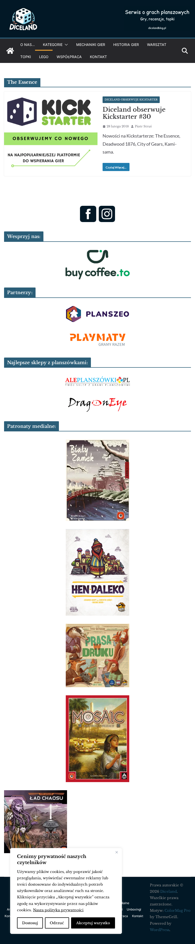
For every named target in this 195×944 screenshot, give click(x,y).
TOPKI (25, 57)
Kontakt (98, 57)
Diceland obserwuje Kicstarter (131, 99)
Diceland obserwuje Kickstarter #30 (134, 113)
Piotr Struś (143, 126)
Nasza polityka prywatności (58, 910)
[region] (66, 891)
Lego (43, 57)
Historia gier (126, 44)
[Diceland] (10, 51)
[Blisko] (116, 852)
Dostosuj (30, 923)
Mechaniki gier (90, 44)
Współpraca (69, 57)
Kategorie (52, 44)
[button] (65, 44)
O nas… (27, 44)
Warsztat (156, 44)
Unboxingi (134, 909)
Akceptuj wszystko (93, 923)
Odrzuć (57, 923)
